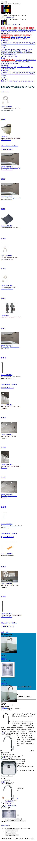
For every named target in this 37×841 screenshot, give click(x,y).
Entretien (3, 45)
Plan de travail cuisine (12, 835)
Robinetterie (4, 33)
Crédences (4, 56)
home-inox (4, 683)
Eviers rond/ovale (16, 31)
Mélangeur (14, 37)
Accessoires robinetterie (8, 44)
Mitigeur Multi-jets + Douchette (17, 38)
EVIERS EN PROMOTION (10, 28)
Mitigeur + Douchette (20, 67)
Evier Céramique (23, 30)
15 (6, 91)
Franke (3, 781)
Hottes (3, 47)
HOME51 (4, 659)
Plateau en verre (10, 833)
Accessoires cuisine (30, 42)
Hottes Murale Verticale (8, 54)
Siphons (32, 44)
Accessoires (4, 40)
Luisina (3, 732)
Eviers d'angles (5, 31)
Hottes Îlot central (20, 51)
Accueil (4, 2)
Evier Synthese (12, 30)
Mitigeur (20, 37)
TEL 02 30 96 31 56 (7, 17)
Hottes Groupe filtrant (7, 51)
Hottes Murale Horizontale (24, 53)
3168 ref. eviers (12, 56)
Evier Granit (32, 30)
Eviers (3, 26)
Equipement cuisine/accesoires (10, 81)
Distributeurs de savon (23, 44)
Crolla (3, 757)
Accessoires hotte (18, 42)
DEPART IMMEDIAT (26, 28)
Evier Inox (4, 30)
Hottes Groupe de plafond (25, 49)
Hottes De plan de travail (8, 49)
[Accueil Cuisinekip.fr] (4, 24)
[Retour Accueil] (6, 14)
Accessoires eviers (27, 31)
